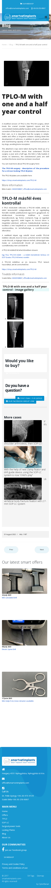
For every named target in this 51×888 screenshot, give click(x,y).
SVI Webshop (9, 857)
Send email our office (30, 398)
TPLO (4, 818)
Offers (5, 815)
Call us (10, 398)
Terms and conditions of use (15, 868)
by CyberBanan (42, 884)
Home (5, 811)
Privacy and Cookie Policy (13, 864)
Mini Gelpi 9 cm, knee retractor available (18, 701)
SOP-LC (5, 822)
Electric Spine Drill (9, 649)
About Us (6, 837)
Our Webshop (28, 4)
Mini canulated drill (9, 597)
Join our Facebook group (15, 850)
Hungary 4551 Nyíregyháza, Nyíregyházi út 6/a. (23, 773)
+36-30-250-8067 (39, 8)
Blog (4, 833)
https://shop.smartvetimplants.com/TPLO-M (19, 180)
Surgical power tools (11, 826)
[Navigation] (46, 17)
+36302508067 (16, 189)
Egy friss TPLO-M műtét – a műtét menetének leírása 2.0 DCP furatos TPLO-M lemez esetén (25, 256)
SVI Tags (30, 875)
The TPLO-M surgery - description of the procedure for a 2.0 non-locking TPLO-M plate (25, 169)
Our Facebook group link (21, 401)
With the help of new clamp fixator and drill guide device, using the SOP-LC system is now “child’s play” (25, 472)
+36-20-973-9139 (25, 795)
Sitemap (40, 875)
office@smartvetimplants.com (17, 8)
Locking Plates (8, 830)
